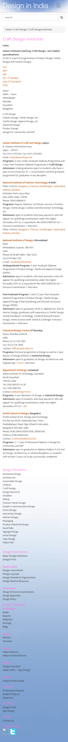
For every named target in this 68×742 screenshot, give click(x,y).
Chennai (34, 186)
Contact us (8, 721)
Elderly (6, 499)
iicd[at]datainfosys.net (20, 157)
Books (6, 612)
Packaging (8, 521)
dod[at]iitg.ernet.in (21, 392)
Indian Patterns (10, 652)
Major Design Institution (15, 556)
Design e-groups (11, 574)
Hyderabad (59, 186)
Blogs (5, 627)
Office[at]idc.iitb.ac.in (22, 348)
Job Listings (8, 711)
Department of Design (15, 370)
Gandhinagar (45, 186)
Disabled (7, 496)
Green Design (10, 510)
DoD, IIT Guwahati (12, 82)
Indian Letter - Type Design (16, 670)
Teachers (7, 641)
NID (5, 74)
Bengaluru (23, 186)
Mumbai (16, 190)
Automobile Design (12, 481)
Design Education (11, 666)
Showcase (8, 698)
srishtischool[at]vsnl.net (24, 439)
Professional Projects (13, 690)
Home (8, 29)
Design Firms (9, 559)
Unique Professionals (13, 681)
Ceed (20, 363)
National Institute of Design (18, 240)
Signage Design (10, 532)
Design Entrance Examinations (18, 592)
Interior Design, (10, 517)
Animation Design (12, 474)
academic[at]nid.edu (21, 262)
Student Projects (11, 694)
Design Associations (13, 570)
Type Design (9, 539)
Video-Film (8, 542)
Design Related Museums (16, 581)
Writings (7, 623)
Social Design (9, 535)
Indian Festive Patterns (14, 655)
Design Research (11, 492)
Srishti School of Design (16, 413)
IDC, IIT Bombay (10, 78)
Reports (7, 616)
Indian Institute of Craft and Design (22, 143)
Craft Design (20, 29)
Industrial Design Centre (16, 330)
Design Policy (9, 599)
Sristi (5, 85)
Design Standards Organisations (19, 577)
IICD (5, 67)
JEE (25, 406)
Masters (7, 637)
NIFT (5, 71)
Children (7, 485)
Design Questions (12, 595)
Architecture (9, 477)
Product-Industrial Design (16, 524)
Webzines (8, 619)
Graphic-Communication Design (19, 506)
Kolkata (7, 190)
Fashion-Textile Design (14, 503)
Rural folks (8, 528)
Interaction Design (12, 514)
